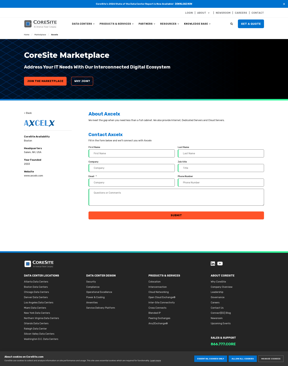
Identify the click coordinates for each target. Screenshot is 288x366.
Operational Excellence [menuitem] (99, 292)
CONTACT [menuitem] (258, 13)
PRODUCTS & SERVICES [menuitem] (115, 23)
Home (26, 34)
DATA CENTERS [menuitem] (82, 23)
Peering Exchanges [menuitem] (159, 318)
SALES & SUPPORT (223, 337)
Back (29, 113)
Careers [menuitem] (215, 302)
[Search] (231, 23)
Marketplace (40, 34)
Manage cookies (270, 358)
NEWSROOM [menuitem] (223, 13)
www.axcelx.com (33, 175)
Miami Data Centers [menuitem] (35, 307)
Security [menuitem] (91, 281)
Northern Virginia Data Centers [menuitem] (41, 318)
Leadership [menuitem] (217, 292)
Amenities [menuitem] (92, 302)
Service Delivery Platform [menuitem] (100, 307)
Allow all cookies (243, 358)
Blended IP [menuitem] (154, 312)
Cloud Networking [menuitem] (158, 292)
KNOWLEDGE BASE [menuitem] (196, 23)
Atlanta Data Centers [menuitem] (36, 281)
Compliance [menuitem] (92, 287)
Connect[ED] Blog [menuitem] (221, 312)
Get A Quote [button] (251, 23)
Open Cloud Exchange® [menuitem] (161, 297)
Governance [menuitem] (217, 297)
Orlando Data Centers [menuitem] (36, 323)
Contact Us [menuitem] (217, 307)
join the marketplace (45, 81)
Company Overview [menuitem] (221, 287)
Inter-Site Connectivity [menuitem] (161, 302)
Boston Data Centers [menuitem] (36, 287)
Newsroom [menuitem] (217, 318)
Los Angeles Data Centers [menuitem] (38, 302)
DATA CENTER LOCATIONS (41, 275)
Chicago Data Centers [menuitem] (36, 292)
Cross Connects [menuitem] (157, 307)
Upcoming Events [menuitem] (221, 323)
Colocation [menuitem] (154, 281)
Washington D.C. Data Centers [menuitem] (41, 339)
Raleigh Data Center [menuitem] (35, 328)
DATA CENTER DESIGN (101, 275)
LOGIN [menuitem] (189, 13)
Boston (28, 140)
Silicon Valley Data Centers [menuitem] (39, 333)
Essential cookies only (210, 359)
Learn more (155, 360)
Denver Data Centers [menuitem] (36, 297)
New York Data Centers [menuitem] (37, 312)
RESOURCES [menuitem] (168, 23)
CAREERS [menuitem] (241, 13)
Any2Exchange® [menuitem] (158, 323)
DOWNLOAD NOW (183, 4)
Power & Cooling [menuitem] (95, 297)
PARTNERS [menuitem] (146, 23)
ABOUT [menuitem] (201, 13)
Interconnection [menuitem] (157, 287)
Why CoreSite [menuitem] (218, 281)
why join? (82, 81)
